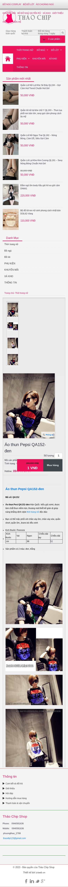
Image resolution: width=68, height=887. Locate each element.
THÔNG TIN (22, 67)
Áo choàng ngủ (45, 4)
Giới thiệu (10, 788)
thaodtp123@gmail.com (14, 838)
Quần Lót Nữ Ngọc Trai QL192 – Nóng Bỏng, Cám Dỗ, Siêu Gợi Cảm (38, 137)
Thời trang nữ (25, 50)
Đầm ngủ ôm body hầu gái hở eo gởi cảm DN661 (40, 187)
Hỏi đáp (9, 793)
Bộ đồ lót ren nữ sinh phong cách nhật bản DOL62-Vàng (40, 212)
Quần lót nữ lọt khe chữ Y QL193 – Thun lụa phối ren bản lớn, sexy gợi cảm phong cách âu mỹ (41, 113)
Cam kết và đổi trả (14, 783)
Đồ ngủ (41, 50)
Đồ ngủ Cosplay (12, 4)
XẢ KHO (53, 58)
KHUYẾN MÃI (39, 58)
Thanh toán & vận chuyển (18, 803)
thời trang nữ (32, 512)
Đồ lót (55, 50)
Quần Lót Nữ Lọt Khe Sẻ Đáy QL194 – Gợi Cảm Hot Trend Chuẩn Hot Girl (40, 87)
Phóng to (49, 435)
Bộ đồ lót (28, 4)
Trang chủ (9, 293)
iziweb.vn (40, 872)
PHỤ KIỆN (22, 58)
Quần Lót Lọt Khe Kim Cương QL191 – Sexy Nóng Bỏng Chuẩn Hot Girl (41, 162)
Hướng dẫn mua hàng (16, 798)
